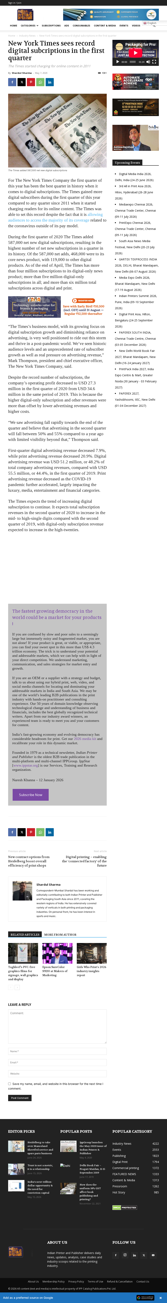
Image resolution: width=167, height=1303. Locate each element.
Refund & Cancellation (120, 1281)
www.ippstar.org (25, 765)
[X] (22, 82)
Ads (66, 25)
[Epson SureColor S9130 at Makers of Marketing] (57, 953)
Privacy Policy (76, 1281)
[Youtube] (153, 1255)
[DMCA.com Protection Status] (124, 1209)
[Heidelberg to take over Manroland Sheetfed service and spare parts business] (16, 1146)
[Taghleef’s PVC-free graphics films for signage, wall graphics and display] (23, 953)
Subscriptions (51, 25)
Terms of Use (95, 1281)
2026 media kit (85, 739)
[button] (154, 26)
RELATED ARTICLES (25, 934)
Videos (136, 25)
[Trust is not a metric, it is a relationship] (16, 1169)
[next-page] (17, 987)
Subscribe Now (30, 795)
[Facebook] (12, 82)
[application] (135, 53)
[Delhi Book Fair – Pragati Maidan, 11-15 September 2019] (68, 1169)
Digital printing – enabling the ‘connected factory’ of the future (84, 861)
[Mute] (148, 62)
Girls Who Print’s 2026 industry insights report (91, 971)
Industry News (27, 35)
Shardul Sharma (22, 72)
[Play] (118, 62)
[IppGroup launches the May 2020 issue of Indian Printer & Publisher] (68, 1146)
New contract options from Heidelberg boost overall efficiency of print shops (28, 861)
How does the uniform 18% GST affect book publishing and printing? (90, 1192)
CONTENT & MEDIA (105, 25)
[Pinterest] (31, 82)
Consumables (81, 25)
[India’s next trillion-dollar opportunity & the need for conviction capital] (16, 1185)
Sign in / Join (14, 2)
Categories (28, 25)
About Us (33, 1281)
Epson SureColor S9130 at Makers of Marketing (54, 971)
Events (124, 25)
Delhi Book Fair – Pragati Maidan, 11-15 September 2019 (92, 1169)
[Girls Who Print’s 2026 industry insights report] (92, 953)
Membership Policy (54, 1281)
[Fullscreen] (154, 62)
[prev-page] (10, 987)
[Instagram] (125, 1255)
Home (13, 25)
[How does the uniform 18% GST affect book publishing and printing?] (68, 1188)
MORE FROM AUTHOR (60, 934)
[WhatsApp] (40, 82)
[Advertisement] (135, 441)
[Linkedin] (50, 82)
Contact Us (142, 1281)
